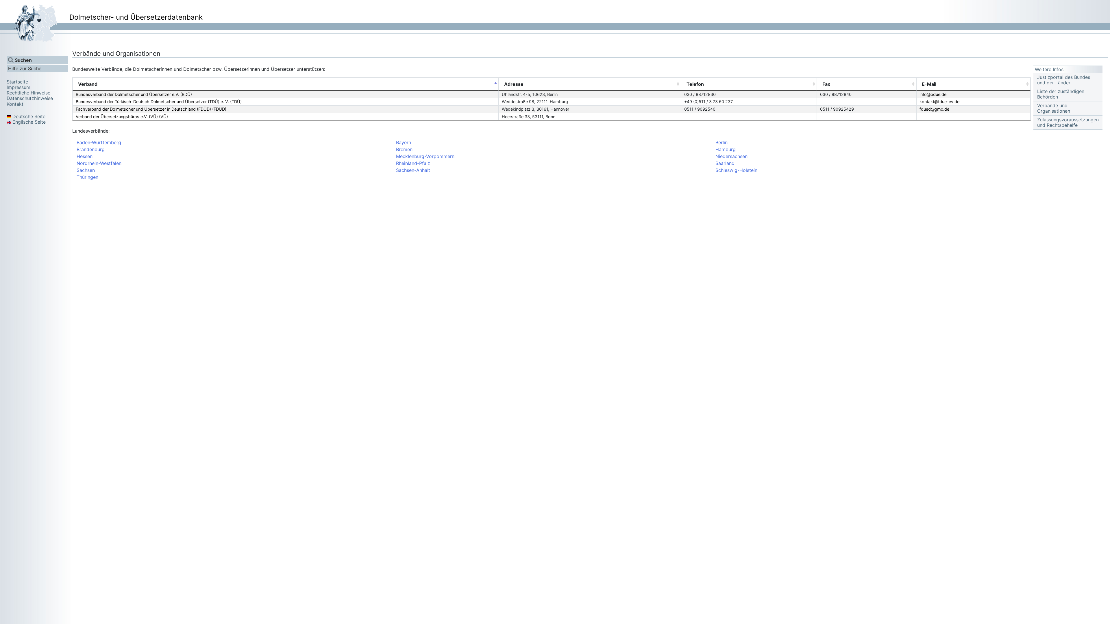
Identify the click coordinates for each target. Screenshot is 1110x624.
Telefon (695, 84)
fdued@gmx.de (934, 109)
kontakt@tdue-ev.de (939, 101)
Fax (826, 84)
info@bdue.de (933, 94)
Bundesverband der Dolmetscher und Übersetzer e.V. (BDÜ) (134, 94)
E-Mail (929, 84)
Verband (87, 84)
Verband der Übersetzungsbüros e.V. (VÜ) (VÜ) (122, 116)
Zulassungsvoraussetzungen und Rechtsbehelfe (1068, 122)
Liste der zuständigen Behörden (1060, 94)
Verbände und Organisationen (1053, 108)
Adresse (513, 84)
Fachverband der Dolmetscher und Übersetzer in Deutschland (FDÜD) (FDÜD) (151, 109)
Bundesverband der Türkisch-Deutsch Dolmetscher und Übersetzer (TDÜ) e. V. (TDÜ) (159, 101)
